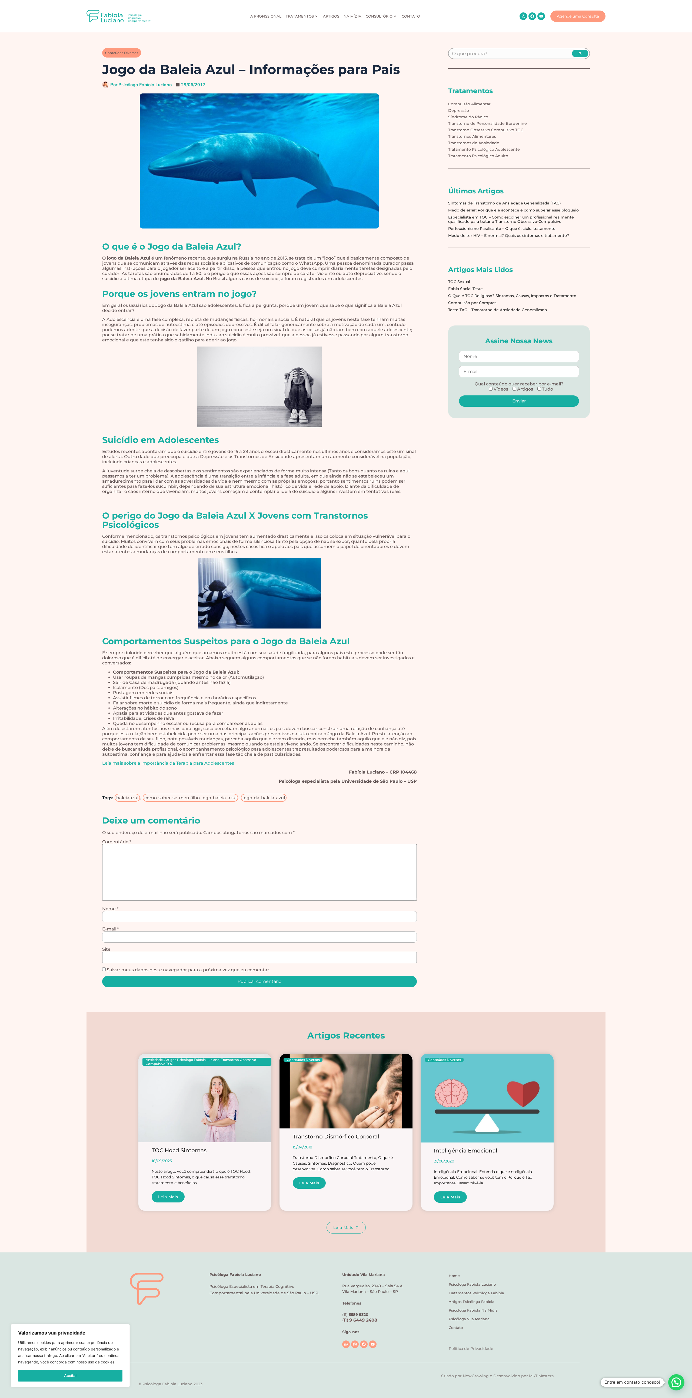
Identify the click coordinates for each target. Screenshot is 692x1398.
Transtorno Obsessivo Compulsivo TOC (485, 129)
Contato (456, 1327)
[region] (70, 1355)
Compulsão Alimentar (469, 104)
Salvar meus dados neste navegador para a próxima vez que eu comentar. (188, 970)
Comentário (116, 842)
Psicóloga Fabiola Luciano (472, 1284)
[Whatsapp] (346, 1344)
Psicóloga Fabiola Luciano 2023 (172, 1384)
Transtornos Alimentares (472, 136)
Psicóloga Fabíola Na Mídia (473, 1310)
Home (454, 1275)
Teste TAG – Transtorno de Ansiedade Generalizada (497, 309)
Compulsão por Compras (472, 302)
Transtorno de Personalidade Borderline (487, 123)
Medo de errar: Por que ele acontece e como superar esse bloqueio (513, 210)
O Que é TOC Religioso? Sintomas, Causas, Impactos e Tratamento (512, 295)
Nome (110, 909)
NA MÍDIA (352, 16)
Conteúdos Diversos (121, 53)
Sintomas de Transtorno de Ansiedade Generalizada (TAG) (504, 203)
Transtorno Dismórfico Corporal (336, 1136)
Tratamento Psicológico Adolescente (484, 149)
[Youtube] (541, 16)
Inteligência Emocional (465, 1150)
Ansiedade (154, 1060)
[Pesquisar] (580, 53)
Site (106, 949)
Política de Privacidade (471, 1348)
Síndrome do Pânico (468, 117)
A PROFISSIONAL (265, 16)
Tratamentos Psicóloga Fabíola (476, 1293)
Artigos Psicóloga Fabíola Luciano (191, 1060)
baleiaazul (127, 797)
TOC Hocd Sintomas (179, 1150)
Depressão (458, 110)
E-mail (110, 929)
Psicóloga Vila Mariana (469, 1319)
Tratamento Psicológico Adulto (478, 155)
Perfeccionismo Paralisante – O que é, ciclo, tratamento (501, 228)
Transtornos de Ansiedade (473, 142)
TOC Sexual (459, 281)
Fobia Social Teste (465, 288)
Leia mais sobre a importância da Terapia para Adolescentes (168, 763)
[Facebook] (532, 16)
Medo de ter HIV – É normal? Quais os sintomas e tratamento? (508, 235)
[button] (676, 1382)
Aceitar (70, 1375)
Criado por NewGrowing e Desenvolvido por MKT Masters (497, 1375)
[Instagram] (523, 16)
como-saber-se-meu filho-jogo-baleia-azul (190, 797)
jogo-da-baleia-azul (263, 797)
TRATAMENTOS (300, 16)
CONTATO (411, 16)
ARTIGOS (331, 16)
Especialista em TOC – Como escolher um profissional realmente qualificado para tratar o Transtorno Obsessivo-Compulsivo (511, 219)
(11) (359, 1320)
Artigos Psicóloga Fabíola (471, 1301)
